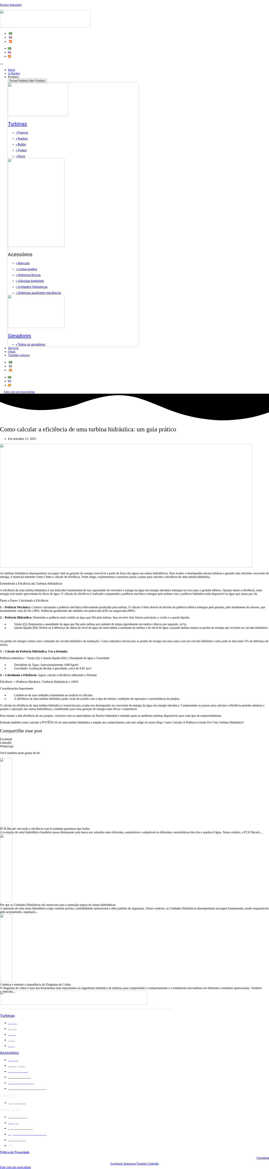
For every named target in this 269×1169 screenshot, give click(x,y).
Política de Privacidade (14, 1152)
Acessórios (9, 1053)
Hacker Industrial (10, 5)
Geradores (19, 335)
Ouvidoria (263, 1158)
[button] (134, 739)
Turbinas (17, 124)
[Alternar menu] (1, 64)
